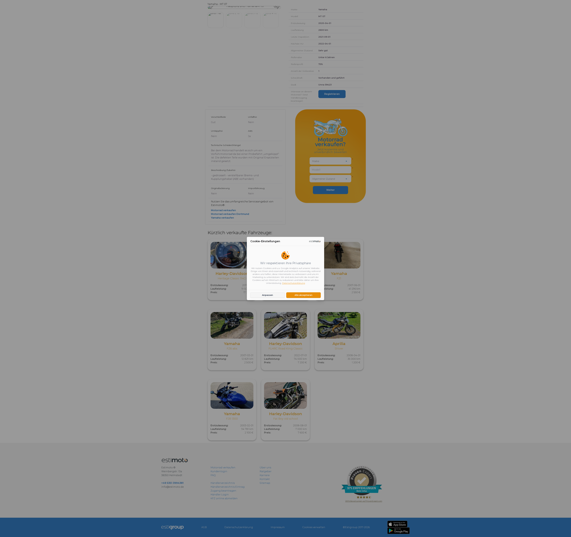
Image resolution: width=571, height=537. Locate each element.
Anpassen (267, 295)
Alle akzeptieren (303, 295)
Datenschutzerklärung (293, 283)
